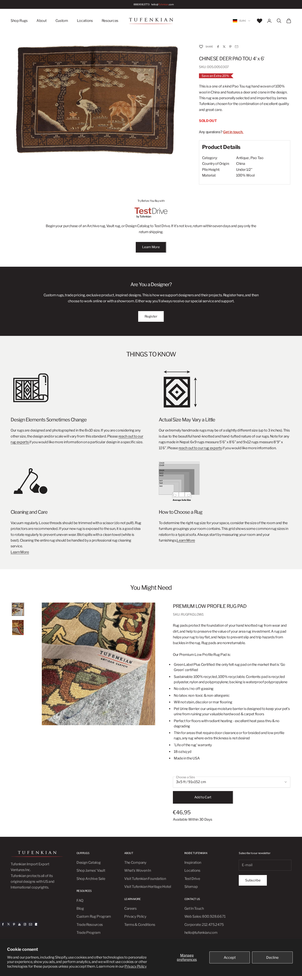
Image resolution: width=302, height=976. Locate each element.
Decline (272, 957)
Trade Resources (89, 925)
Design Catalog (88, 862)
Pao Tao (257, 158)
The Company (135, 862)
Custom (61, 21)
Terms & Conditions (139, 925)
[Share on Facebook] (218, 46)
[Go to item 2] (18, 628)
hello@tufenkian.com (201, 932)
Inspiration (192, 862)
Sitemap (191, 887)
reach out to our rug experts (200, 448)
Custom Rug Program (93, 916)
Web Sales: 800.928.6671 (205, 916)
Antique (242, 158)
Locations (85, 21)
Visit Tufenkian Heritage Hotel (147, 887)
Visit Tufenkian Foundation (145, 879)
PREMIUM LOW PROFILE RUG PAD (209, 606)
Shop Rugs (19, 21)
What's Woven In (137, 870)
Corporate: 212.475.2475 (204, 925)
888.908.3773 (141, 4)
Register (151, 316)
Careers (130, 908)
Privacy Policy (135, 966)
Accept (230, 957)
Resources (110, 21)
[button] (201, 46)
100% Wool (245, 175)
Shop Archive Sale (90, 879)
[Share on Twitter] (224, 46)
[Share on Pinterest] (230, 46)
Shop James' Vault (90, 870)
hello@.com (162, 4)
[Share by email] (236, 46)
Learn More (151, 247)
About (41, 21)
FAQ (79, 900)
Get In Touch (194, 908)
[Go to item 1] (18, 609)
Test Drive (192, 879)
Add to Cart (202, 797)
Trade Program (88, 932)
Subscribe (252, 880)
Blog (80, 908)
